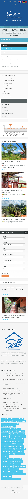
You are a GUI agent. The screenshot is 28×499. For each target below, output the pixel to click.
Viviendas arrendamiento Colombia (11, 479)
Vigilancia (5, 91)
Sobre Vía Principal (7, 88)
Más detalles (10, 167)
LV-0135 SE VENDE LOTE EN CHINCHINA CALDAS (13, 219)
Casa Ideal (21, 431)
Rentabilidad (16, 464)
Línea (5, 116)
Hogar (20, 443)
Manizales (8, 39)
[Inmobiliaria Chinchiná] (14, 14)
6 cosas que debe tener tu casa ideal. (11, 390)
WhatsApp (6, 110)
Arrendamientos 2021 (19, 421)
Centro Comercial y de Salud (9, 78)
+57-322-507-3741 (15, 20)
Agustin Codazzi (7, 421)
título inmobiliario (7, 471)
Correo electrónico (8, 113)
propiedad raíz (7, 464)
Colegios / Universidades (8, 80)
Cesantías (6, 436)
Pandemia (6, 461)
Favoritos (9, 8)
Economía (20, 438)
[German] (24, 1)
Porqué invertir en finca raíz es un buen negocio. (13, 379)
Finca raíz (13, 443)
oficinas (5, 456)
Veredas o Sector (7, 260)
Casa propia (6, 433)
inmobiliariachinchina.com (6, 360)
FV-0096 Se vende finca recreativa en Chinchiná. (13, 289)
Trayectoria (15, 469)
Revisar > (23, 291)
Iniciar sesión (18, 8)
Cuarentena (21, 436)
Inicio (2, 39)
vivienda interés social (8, 474)
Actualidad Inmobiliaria (17, 418)
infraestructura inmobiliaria (10, 446)
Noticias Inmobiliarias (8, 453)
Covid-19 (13, 436)
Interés (21, 446)
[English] (20, 1)
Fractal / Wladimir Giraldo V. (15, 492)
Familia (5, 443)
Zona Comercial (6, 93)
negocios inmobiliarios (17, 451)
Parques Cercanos (7, 83)
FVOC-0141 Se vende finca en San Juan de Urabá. (13, 315)
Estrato (4, 266)
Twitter (6, 107)
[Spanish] (26, 1)
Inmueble (5, 242)
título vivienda (18, 471)
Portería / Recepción (8, 85)
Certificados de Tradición (18, 433)
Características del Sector (9, 75)
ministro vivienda (20, 448)
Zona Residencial (7, 96)
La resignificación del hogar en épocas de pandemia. (14, 383)
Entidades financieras (8, 441)
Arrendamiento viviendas (9, 431)
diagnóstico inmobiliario (9, 438)
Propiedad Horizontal (16, 461)
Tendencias (6, 469)
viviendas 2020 (7, 476)
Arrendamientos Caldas (9, 426)
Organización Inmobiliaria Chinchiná (12, 458)
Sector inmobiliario (8, 466)
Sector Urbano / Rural (8, 254)
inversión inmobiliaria (8, 448)
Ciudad (4, 248)
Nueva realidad (20, 453)
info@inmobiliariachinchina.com (16, 1)
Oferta (4, 236)
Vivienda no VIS (21, 474)
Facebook (6, 104)
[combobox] (14, 238)
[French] (22, 1)
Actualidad (6, 418)
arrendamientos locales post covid (11, 428)
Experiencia (19, 441)
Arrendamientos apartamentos (11, 423)
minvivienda (6, 451)
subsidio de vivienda (20, 466)
